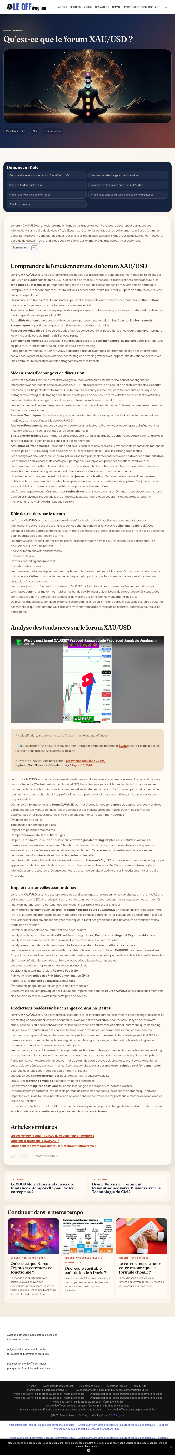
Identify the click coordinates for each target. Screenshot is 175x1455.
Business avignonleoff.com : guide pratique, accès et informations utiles (60, 1409)
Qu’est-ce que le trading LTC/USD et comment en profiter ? (52, 1135)
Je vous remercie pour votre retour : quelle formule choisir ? (139, 1268)
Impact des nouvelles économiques (29, 194)
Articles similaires (19, 204)
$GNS (123, 745)
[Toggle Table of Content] (33, 248)
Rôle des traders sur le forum (26, 185)
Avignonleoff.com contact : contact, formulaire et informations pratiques (87, 1405)
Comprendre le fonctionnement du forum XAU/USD (39, 175)
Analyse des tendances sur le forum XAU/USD (117, 185)
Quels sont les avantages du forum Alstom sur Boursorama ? (53, 1146)
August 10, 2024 (82, 765)
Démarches (102, 7)
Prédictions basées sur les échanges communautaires (122, 194)
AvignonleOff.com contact (142, 7)
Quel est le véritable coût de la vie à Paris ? (85, 1270)
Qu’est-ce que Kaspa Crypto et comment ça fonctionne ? (31, 1268)
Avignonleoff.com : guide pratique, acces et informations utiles (41, 1424)
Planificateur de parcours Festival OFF (48, 1389)
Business (75, 7)
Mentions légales (117, 1385)
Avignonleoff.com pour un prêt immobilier (132, 1409)
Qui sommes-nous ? (90, 1385)
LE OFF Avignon (116, 1415)
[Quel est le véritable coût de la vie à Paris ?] (87, 1235)
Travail (116, 7)
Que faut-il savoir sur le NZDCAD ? (35, 1140)
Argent (87, 7)
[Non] (170, 1446)
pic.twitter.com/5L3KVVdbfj (85, 761)
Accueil (63, 7)
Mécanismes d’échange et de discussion (114, 175)
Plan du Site (139, 1385)
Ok (88, 1451)
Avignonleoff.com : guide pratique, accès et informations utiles (112, 1389)
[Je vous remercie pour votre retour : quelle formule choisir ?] (141, 1235)
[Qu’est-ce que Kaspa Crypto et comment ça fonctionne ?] (33, 1235)
